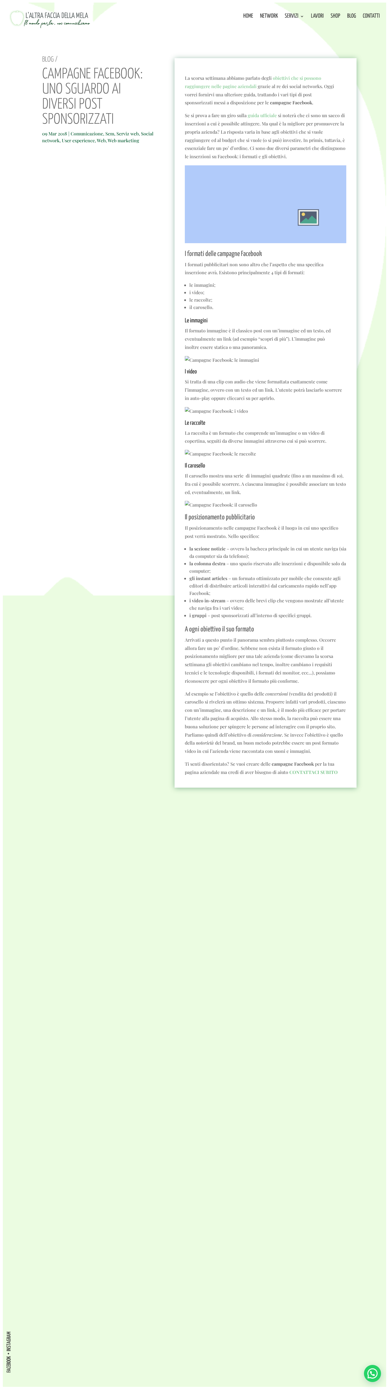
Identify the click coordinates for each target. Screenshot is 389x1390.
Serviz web (127, 134)
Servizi (291, 16)
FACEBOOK (9, 1364)
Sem (109, 134)
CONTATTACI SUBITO (313, 772)
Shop (335, 16)
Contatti (371, 16)
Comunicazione (87, 134)
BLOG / (50, 59)
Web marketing (123, 140)
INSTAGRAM (9, 1341)
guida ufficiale (262, 115)
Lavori (317, 16)
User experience (78, 140)
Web (101, 140)
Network (269, 16)
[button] (372, 1373)
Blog (351, 16)
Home (248, 16)
